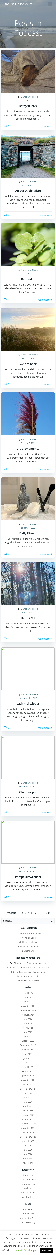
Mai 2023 (28, 1032)
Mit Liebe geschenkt (28, 942)
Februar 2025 (28, 997)
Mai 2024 (28, 1023)
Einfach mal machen (36, 963)
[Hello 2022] (28, 583)
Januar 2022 (28, 1075)
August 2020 (28, 1141)
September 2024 (28, 1010)
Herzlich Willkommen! (28, 946)
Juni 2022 (28, 1058)
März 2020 (28, 1163)
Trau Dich (35, 976)
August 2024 (28, 1014)
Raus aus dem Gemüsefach (35, 967)
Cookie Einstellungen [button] (26, 1250)
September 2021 (28, 1088)
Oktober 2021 (28, 1084)
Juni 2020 (28, 1149)
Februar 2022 (28, 1071)
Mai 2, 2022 (28, 100)
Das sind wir (28, 950)
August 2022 (28, 1049)
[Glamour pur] (28, 757)
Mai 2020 (28, 1154)
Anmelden (28, 1209)
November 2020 (28, 1128)
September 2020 (28, 1136)
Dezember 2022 (28, 1036)
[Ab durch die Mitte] (28, 155)
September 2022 (28, 1045)
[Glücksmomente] (28, 413)
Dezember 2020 (28, 1123)
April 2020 (28, 1158)
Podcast (28, 1188)
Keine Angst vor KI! (28, 937)
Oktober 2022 (28, 1040)
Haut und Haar (28, 1184)
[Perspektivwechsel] (28, 841)
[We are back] (28, 329)
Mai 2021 (28, 1101)
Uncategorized (28, 1192)
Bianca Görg (13, 967)
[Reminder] (28, 244)
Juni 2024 (28, 1019)
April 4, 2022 (28, 358)
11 (39, 912)
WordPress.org (28, 1222)
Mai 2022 (28, 1062)
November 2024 (28, 1006)
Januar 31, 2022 (28, 527)
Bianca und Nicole (29, 96)
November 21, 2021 (28, 698)
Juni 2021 (28, 1097)
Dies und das (28, 1175)
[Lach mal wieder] (28, 668)
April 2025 (28, 993)
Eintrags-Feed (28, 1213)
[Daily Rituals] (28, 498)
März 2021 (28, 1110)
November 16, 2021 (28, 786)
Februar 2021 (28, 1115)
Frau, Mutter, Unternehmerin (28, 933)
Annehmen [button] (46, 1250)
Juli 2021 (28, 1093)
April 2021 (28, 1106)
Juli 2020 (28, 1145)
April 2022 (28, 1067)
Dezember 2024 (28, 1001)
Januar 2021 (28, 1119)
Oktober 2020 (28, 1132)
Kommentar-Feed (28, 1218)
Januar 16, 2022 (28, 612)
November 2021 (28, 1080)
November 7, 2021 (28, 871)
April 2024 (28, 1027)
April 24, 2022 (28, 185)
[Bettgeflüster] (28, 71)
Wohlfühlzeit (28, 1197)
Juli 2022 (28, 1054)
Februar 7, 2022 (28, 443)
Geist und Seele (28, 1179)
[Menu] (50, 4)
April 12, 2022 (28, 273)
